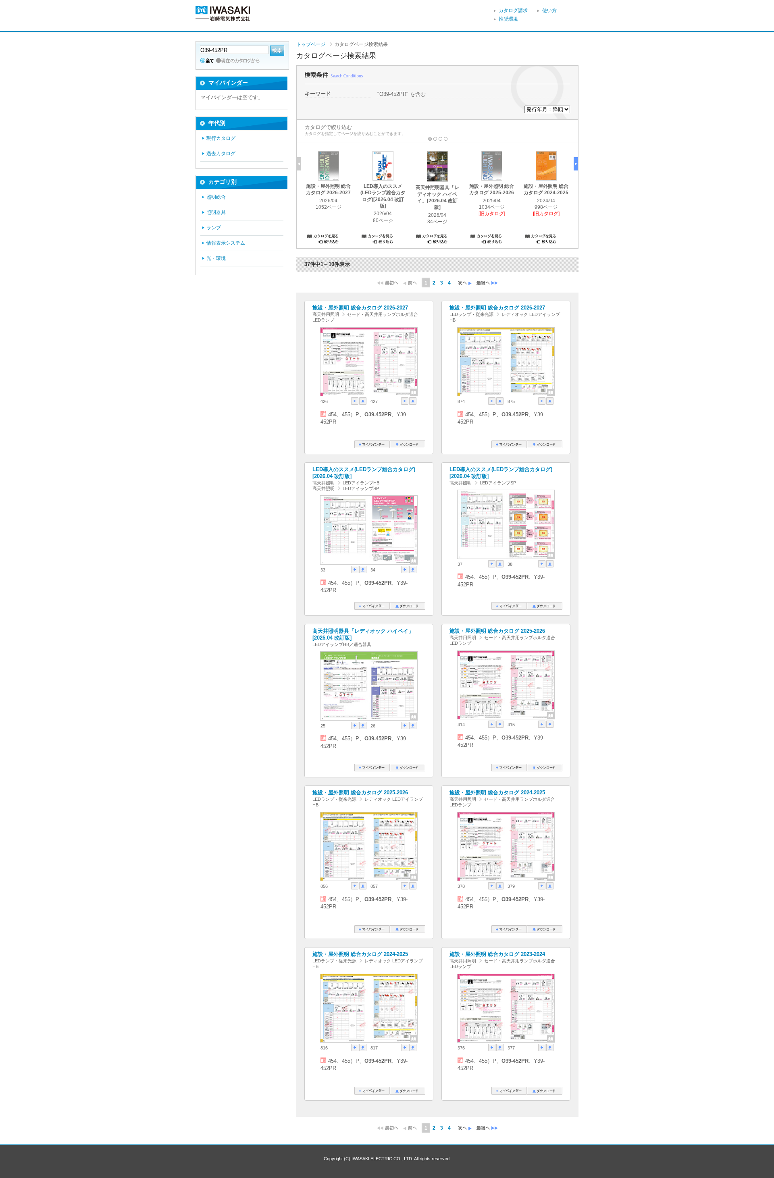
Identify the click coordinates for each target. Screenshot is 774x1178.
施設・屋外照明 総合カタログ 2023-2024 (497, 954)
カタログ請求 (513, 10)
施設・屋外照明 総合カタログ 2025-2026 (497, 631)
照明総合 (216, 197)
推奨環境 (508, 19)
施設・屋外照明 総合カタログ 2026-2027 (360, 308)
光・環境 (216, 258)
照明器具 (216, 212)
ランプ (213, 228)
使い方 (549, 10)
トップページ (310, 44)
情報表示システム (225, 243)
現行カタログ (220, 138)
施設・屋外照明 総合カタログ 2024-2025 (497, 792)
